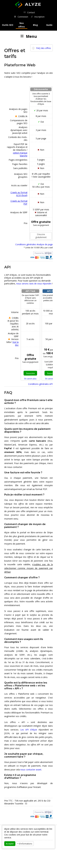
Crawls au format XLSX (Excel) (18, 194)
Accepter (10, 843)
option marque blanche (20, 154)
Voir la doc (15, 343)
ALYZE (28, 3)
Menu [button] (30, 36)
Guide (49, 24)
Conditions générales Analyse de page (34, 244)
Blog (35, 24)
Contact (31, 12)
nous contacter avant (30, 769)
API (7, 267)
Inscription (39, 16)
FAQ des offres (43, 48)
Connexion (22, 16)
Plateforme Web (19, 65)
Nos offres (21, 25)
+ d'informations (24, 843)
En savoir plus (30, 378)
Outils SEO (7, 24)
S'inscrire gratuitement (41, 236)
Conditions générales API (40, 384)
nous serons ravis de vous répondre (34, 283)
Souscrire (30, 373)
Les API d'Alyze (28, 729)
